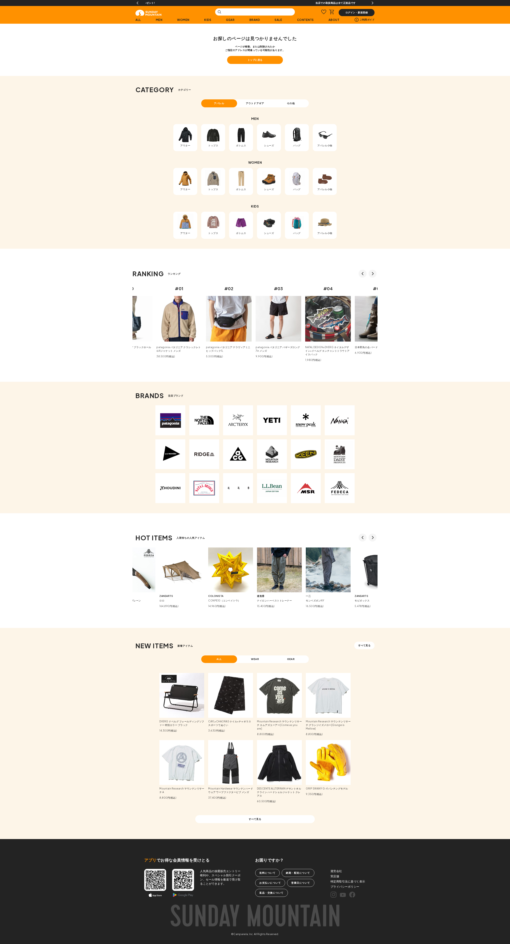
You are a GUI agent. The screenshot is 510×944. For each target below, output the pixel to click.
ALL (138, 20)
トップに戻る (255, 59)
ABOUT (334, 20)
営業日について (300, 882)
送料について (267, 872)
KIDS (207, 20)
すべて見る (364, 645)
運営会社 (336, 871)
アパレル (219, 103)
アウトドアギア (255, 103)
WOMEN (183, 20)
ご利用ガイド (367, 19)
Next (373, 3)
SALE (278, 20)
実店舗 (335, 876)
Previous (137, 3)
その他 (291, 103)
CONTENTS (305, 20)
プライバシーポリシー (345, 886)
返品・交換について (271, 892)
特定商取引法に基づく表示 (348, 881)
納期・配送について (298, 872)
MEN (159, 20)
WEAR (255, 659)
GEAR (230, 20)
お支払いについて (270, 882)
